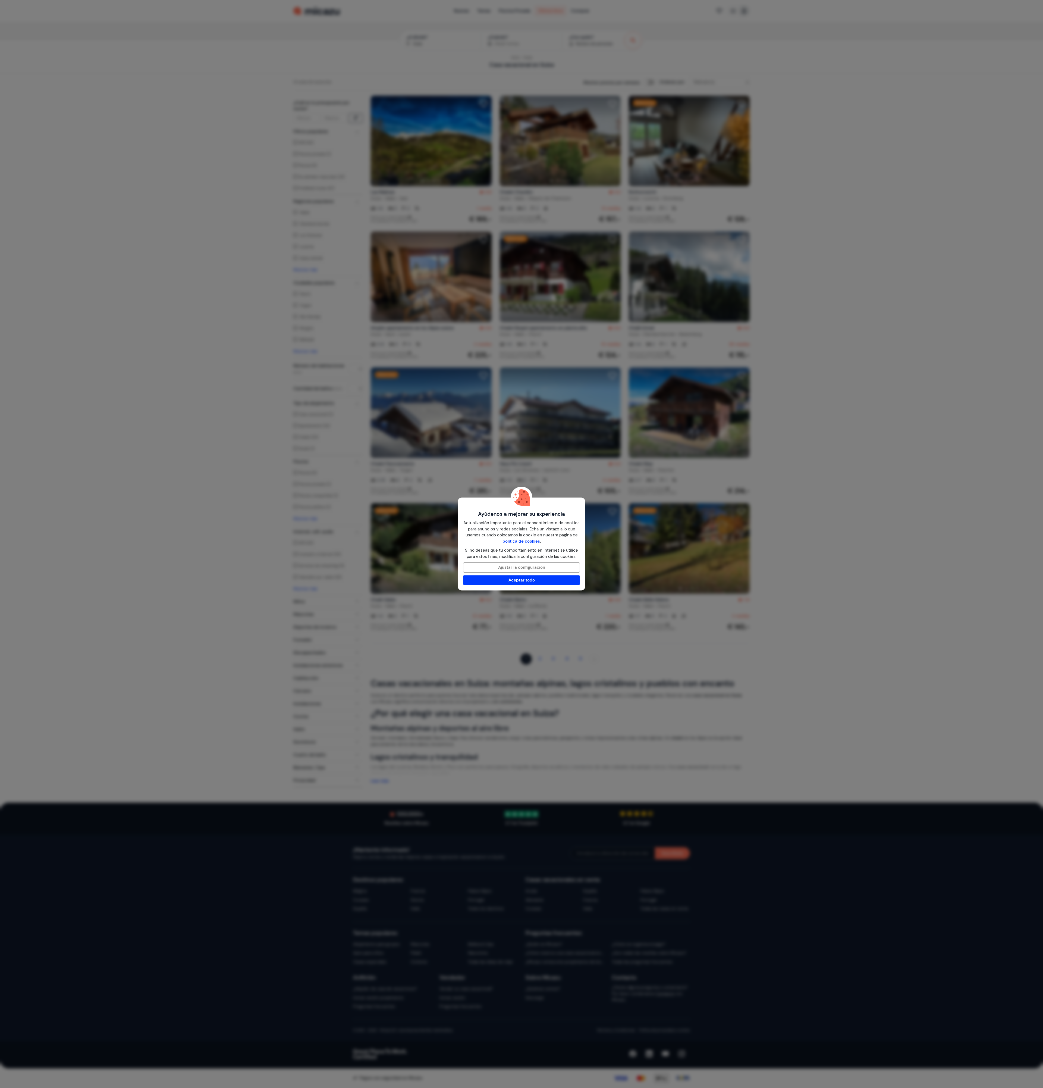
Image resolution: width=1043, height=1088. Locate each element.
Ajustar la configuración (521, 567)
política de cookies (521, 541)
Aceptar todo (521, 580)
